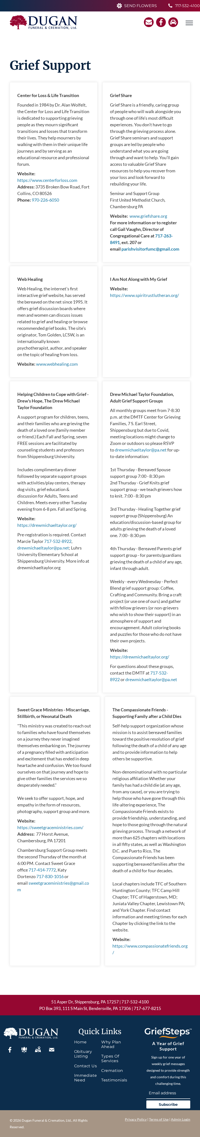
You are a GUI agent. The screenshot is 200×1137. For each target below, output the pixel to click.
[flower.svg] (24, 1053)
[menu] (189, 23)
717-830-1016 (50, 876)
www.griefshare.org (148, 216)
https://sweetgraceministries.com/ (50, 827)
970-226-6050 (45, 200)
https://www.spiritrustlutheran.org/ (144, 295)
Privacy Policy (136, 1119)
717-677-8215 (147, 1008)
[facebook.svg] (10, 1053)
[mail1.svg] (52, 1053)
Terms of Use (159, 1119)
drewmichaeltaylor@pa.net (43, 547)
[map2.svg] (38, 1053)
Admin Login (180, 1119)
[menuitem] (87, 1042)
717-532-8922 (57, 541)
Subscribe (168, 1104)
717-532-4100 (135, 1001)
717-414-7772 (42, 869)
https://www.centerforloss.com (47, 180)
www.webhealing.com (57, 364)
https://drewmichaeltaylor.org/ (47, 525)
